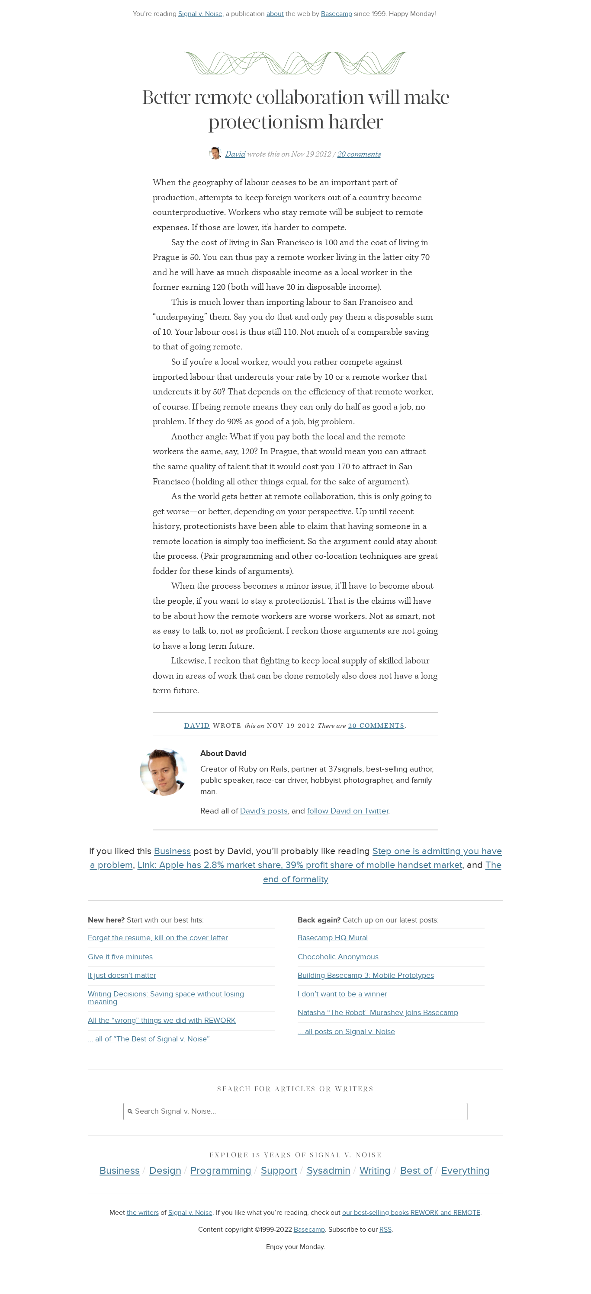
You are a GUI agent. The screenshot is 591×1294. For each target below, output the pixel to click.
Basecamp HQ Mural (333, 937)
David (235, 154)
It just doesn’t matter (122, 975)
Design (165, 1170)
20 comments (359, 154)
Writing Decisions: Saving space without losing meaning (166, 998)
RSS (385, 1230)
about (275, 14)
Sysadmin (328, 1170)
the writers (143, 1213)
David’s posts (264, 811)
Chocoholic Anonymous (338, 956)
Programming (220, 1170)
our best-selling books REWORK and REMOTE (411, 1213)
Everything (465, 1170)
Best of (416, 1170)
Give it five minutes (120, 956)
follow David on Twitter (347, 811)
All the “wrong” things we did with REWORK (162, 1020)
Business (172, 851)
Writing (375, 1170)
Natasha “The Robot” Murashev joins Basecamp (378, 1012)
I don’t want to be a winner (342, 994)
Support (279, 1170)
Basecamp (336, 14)
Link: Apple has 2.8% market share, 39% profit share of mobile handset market (300, 865)
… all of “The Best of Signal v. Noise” (149, 1039)
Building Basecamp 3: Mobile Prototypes (366, 975)
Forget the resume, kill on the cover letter (158, 937)
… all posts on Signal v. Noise (346, 1031)
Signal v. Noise (200, 14)
